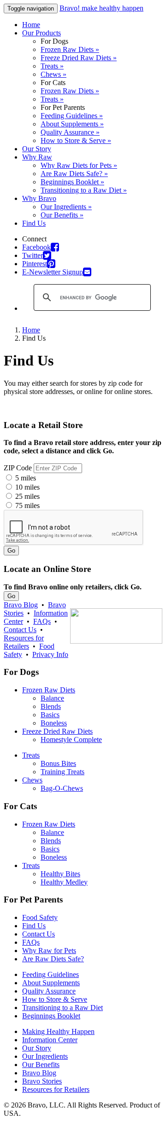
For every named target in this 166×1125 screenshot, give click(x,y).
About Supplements (51, 983)
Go (11, 550)
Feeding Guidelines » (72, 116)
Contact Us (20, 630)
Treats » (52, 66)
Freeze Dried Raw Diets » (79, 58)
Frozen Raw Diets (48, 690)
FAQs (42, 621)
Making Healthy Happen (58, 1031)
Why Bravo (39, 198)
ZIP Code (18, 468)
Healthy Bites (60, 874)
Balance (52, 698)
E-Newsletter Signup (52, 272)
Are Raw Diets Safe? (53, 959)
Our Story (36, 149)
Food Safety (40, 917)
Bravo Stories (42, 1081)
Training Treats (62, 772)
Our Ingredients (45, 1056)
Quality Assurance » (70, 132)
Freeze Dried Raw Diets (57, 731)
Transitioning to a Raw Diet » (84, 190)
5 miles (24, 478)
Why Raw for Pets (49, 950)
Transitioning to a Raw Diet (62, 1007)
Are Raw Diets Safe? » (74, 173)
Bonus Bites (58, 763)
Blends (51, 706)
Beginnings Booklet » (72, 182)
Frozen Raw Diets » (70, 49)
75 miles (26, 505)
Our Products (41, 33)
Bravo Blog (21, 605)
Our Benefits (40, 1064)
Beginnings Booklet (51, 1016)
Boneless (54, 723)
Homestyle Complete (71, 739)
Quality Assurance (49, 991)
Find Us (34, 223)
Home (31, 25)
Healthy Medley (64, 882)
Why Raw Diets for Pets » (79, 165)
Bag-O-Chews (62, 788)
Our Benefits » (62, 215)
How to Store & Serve (54, 999)
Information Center (49, 1040)
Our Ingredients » (66, 207)
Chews (32, 780)
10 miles (26, 487)
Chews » (53, 74)
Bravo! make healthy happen (101, 8)
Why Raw (37, 157)
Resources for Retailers (24, 642)
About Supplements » (72, 124)
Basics (50, 715)
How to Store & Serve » (76, 140)
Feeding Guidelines (50, 974)
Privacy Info (50, 654)
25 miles (26, 496)
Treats (31, 755)
